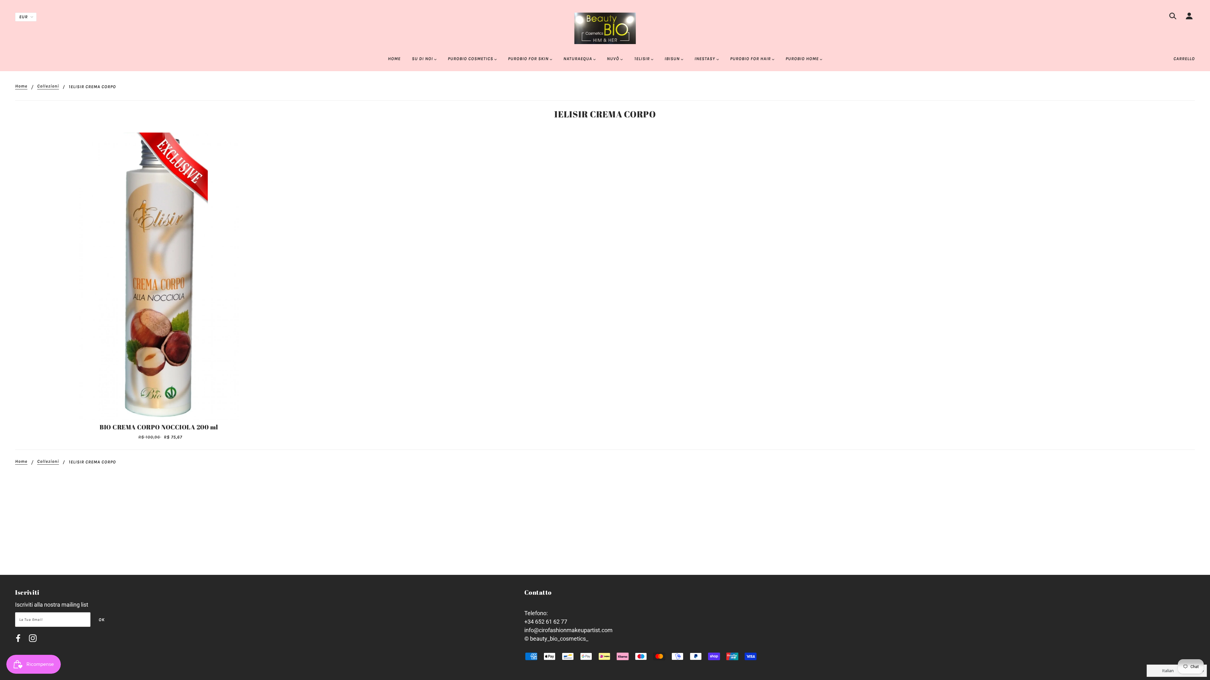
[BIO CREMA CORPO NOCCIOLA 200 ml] (158, 276)
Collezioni (48, 86)
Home (21, 86)
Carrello (1184, 58)
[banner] (605, 28)
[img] (1173, 17)
